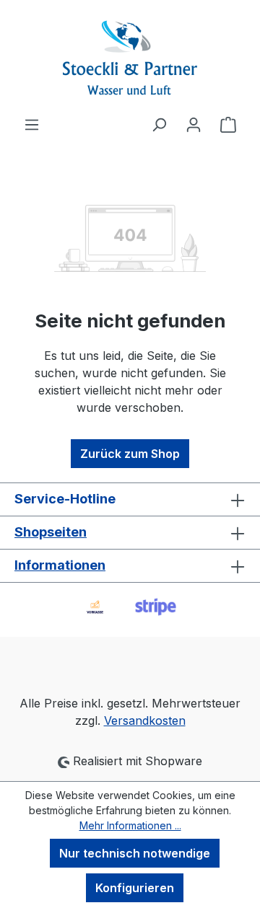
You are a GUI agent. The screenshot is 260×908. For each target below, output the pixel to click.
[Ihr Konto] (193, 124)
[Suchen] (159, 124)
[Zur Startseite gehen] (130, 57)
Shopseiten (50, 531)
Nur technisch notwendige (134, 853)
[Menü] (31, 124)
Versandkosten (145, 720)
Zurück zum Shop (130, 453)
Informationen (59, 565)
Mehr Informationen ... (130, 825)
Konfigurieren (134, 888)
